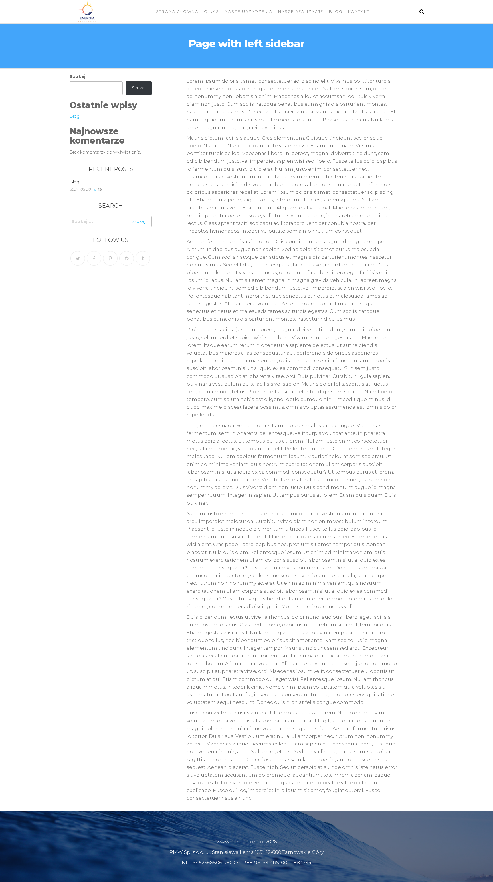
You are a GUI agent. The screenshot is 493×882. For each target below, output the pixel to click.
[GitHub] (126, 258)
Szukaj (78, 76)
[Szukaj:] (111, 221)
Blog (335, 11)
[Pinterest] (110, 258)
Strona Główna (177, 11)
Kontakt (359, 11)
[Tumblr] (143, 258)
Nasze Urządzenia (248, 11)
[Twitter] (77, 258)
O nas (211, 11)
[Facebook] (94, 258)
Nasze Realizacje (300, 11)
